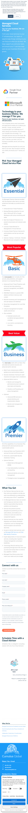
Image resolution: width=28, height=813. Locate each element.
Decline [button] (17, 16)
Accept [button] (10, 16)
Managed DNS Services (12, 532)
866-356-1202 (8, 765)
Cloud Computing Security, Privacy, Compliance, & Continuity (13, 729)
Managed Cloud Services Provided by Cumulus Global (14, 726)
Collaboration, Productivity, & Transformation (12, 733)
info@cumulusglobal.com (10, 769)
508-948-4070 (8, 767)
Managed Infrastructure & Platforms (10, 735)
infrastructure (8, 36)
